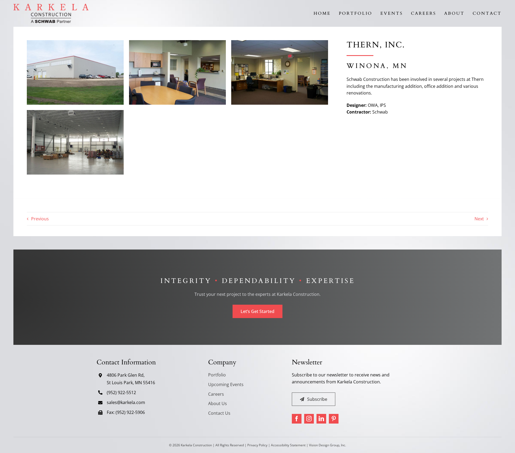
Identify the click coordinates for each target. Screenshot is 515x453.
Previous (40, 219)
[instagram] (309, 419)
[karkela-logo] (51, 6)
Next (479, 219)
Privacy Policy (257, 445)
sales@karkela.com (126, 402)
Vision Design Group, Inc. (327, 445)
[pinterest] (334, 419)
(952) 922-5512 (121, 392)
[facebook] (296, 419)
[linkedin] (321, 419)
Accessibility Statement (288, 445)
